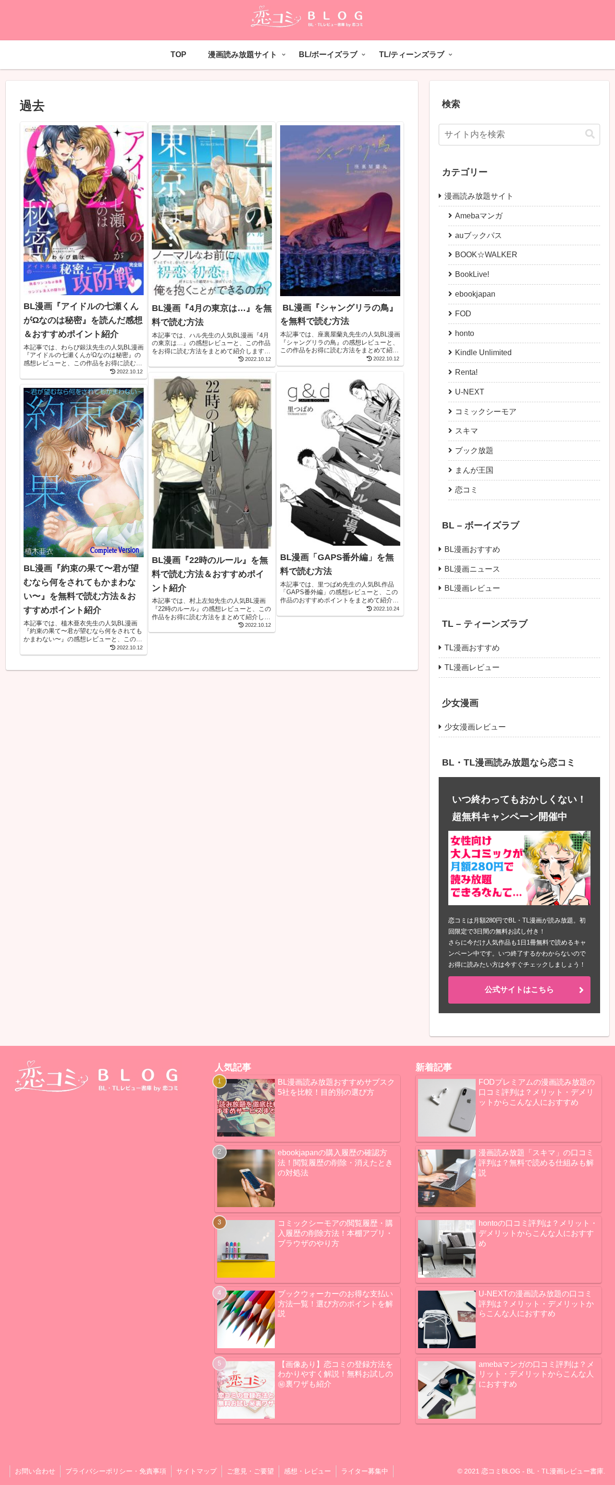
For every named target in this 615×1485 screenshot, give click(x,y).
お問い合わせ (35, 1471)
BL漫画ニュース (472, 569)
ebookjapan (475, 294)
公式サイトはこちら (519, 989)
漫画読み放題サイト (479, 196)
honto (464, 333)
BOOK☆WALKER (486, 255)
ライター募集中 (364, 1471)
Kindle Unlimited (483, 352)
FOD (463, 314)
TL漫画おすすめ (472, 648)
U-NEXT (469, 392)
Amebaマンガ (479, 216)
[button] (590, 134)
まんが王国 (474, 470)
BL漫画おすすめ (472, 549)
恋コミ (466, 490)
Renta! (466, 372)
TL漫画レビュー (472, 667)
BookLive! (472, 274)
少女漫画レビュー (475, 727)
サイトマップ (196, 1471)
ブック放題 (474, 450)
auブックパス (478, 235)
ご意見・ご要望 (250, 1471)
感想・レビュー (307, 1471)
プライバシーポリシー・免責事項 (115, 1471)
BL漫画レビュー (472, 588)
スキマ (466, 431)
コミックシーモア (486, 411)
